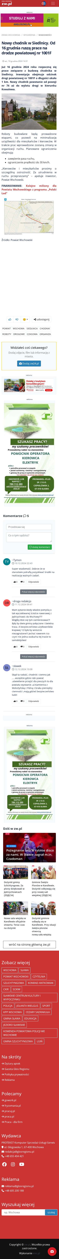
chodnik (45, 328)
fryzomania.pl (13, 1105)
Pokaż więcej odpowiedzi (33, 591)
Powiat (6, 328)
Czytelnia (39, 976)
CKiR (6, 989)
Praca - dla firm (13, 1122)
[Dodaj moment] (52, 1251)
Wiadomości (45, 35)
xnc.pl (36, 1253)
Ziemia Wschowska (11, 35)
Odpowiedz (33, 581)
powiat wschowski (15, 976)
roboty (6, 334)
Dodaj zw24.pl (30, 363)
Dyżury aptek (12, 1063)
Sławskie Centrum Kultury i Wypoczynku (21, 997)
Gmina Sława (11, 1018)
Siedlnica (32, 328)
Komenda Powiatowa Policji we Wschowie (24, 1033)
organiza (45, 334)
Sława (24, 970)
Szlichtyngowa (13, 983)
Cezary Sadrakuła (38, 1012)
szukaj (51, 1212)
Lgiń (39, 1041)
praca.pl (9, 1116)
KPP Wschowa (12, 1012)
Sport (46, 1005)
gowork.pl (10, 1100)
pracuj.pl (10, 1111)
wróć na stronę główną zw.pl (29, 944)
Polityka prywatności (17, 1074)
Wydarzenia (29, 35)
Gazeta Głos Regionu (17, 1069)
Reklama (10, 1080)
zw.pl (27, 1244)
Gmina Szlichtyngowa (18, 1041)
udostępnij (42, 319)
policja (7, 1005)
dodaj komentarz (41, 547)
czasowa (32, 334)
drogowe (19, 334)
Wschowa (18, 328)
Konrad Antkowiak (40, 983)
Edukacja (30, 1018)
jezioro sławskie (14, 1025)
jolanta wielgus (27, 1005)
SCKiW (16, 989)
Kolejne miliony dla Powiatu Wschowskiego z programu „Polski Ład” (29, 189)
